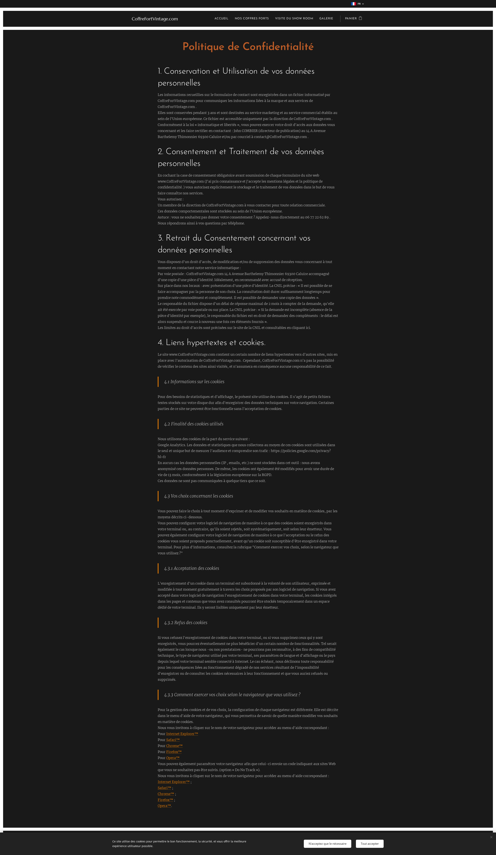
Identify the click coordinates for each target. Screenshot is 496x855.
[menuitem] (223, 19)
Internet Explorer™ (182, 734)
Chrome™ (174, 746)
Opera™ (173, 758)
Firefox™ (174, 752)
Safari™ (173, 740)
